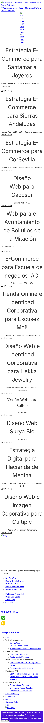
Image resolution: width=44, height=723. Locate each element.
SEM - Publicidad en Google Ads (24, 674)
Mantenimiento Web (13, 589)
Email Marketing (12, 693)
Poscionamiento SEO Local (21, 668)
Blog (7, 705)
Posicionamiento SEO (14, 586)
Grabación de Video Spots (21, 691)
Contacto (9, 699)
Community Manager (19, 654)
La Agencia (10, 696)
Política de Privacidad (14, 594)
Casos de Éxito (11, 702)
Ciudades (9, 602)
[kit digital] (10, 708)
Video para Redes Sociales (21, 688)
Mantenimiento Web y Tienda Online (25, 648)
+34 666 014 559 (9, 612)
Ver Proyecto (6, 91)
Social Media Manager (19, 657)
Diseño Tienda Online (14, 581)
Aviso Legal (10, 600)
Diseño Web (10, 578)
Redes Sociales (11, 584)
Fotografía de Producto (20, 685)
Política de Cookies (13, 597)
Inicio (7, 637)
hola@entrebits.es (10, 632)
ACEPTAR (5, 721)
